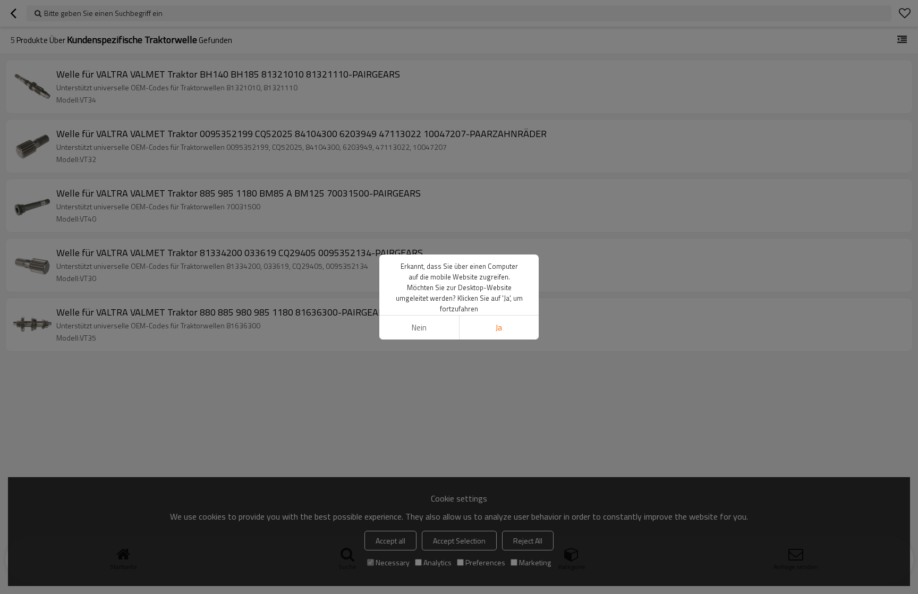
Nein (419, 327)
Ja (499, 327)
